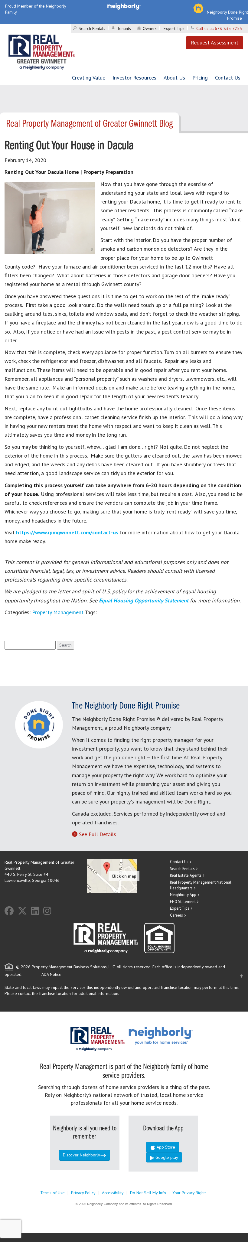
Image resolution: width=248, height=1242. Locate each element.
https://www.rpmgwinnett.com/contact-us (67, 532)
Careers (176, 915)
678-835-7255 (228, 28)
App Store (165, 1147)
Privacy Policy (83, 1192)
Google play (166, 1157)
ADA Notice (51, 974)
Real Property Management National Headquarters (200, 885)
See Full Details (97, 834)
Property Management (57, 612)
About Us (174, 77)
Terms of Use (52, 1192)
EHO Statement (183, 901)
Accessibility (113, 1192)
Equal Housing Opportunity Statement (144, 600)
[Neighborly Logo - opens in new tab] (179, 1035)
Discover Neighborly (81, 1155)
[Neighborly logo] (124, 6)
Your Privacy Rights (189, 1192)
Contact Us (227, 77)
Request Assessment (214, 42)
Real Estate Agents (185, 875)
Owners (150, 28)
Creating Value (88, 77)
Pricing (200, 77)
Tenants (124, 28)
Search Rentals (92, 28)
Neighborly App (183, 894)
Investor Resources (134, 77)
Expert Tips (174, 28)
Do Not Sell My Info (148, 1192)
